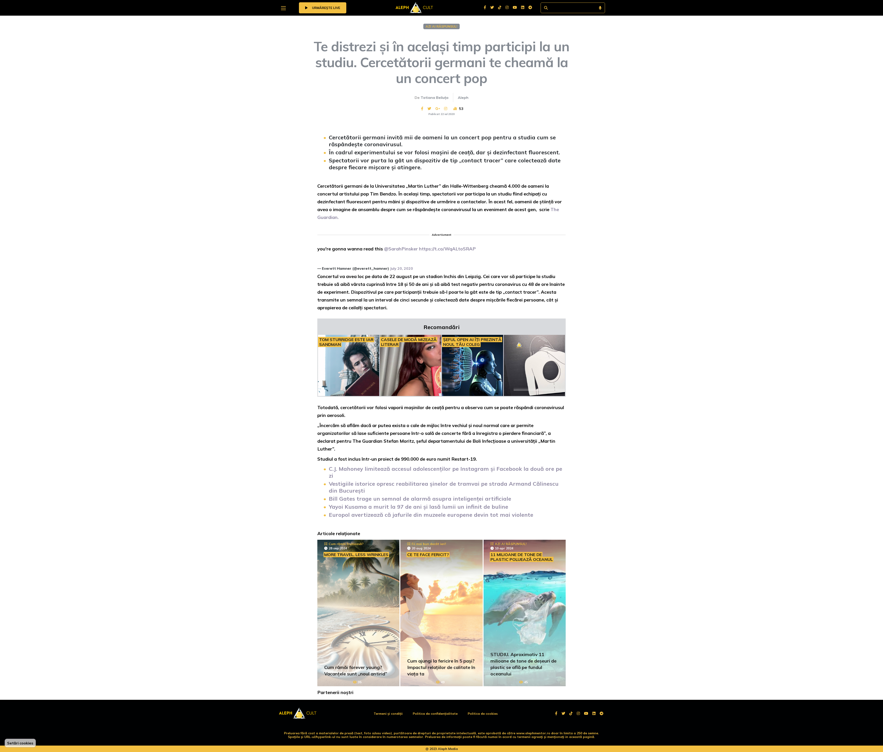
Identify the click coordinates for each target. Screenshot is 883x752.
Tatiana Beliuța (434, 97)
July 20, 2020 (401, 268)
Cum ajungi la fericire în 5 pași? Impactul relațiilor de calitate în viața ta (441, 667)
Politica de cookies (483, 714)
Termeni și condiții (388, 714)
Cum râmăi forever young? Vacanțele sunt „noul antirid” (355, 670)
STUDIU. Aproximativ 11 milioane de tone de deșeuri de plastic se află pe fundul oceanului (523, 664)
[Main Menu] (283, 8)
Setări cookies (20, 743)
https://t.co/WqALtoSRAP (447, 249)
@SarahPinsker (401, 249)
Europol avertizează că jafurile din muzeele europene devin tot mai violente (431, 514)
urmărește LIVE (325, 8)
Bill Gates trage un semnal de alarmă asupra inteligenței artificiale (420, 498)
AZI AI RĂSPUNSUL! (441, 26)
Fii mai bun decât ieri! (429, 543)
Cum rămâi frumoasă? (346, 543)
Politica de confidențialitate (435, 714)
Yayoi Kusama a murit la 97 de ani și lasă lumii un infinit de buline (418, 506)
